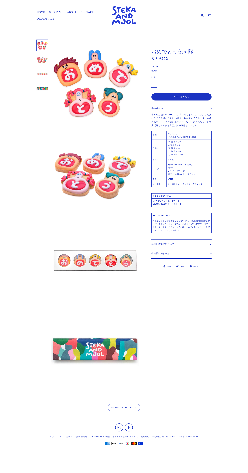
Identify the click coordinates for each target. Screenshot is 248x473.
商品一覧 (68, 436)
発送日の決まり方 (160, 253)
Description (157, 108)
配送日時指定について (162, 244)
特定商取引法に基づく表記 (164, 436)
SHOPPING (56, 12)
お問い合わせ (81, 436)
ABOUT (71, 12)
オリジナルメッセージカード (167, 201)
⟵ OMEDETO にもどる (124, 407)
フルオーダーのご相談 (100, 436)
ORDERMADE (45, 18)
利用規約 (145, 436)
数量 (153, 77)
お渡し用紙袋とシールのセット (168, 204)
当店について (56, 436)
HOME (41, 12)
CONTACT (87, 12)
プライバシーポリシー (188, 436)
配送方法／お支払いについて (125, 436)
